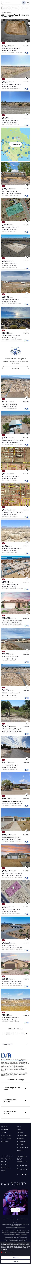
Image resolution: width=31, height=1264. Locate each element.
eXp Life (19, 1126)
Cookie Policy (4, 1164)
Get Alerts (26, 8)
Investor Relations (6, 1135)
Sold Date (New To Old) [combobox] (15, 8)
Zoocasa (19, 1129)
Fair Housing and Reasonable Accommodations (15, 1227)
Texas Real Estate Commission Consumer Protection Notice (15, 1234)
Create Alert (15, 368)
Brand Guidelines (5, 1167)
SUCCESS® (20, 1132)
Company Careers (6, 1138)
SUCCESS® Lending (22, 1135)
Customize (15, 1261)
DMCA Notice (15, 1222)
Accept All (15, 1257)
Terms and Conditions (7, 1156)
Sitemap (3, 1170)
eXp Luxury (20, 1144)
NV (14, 1029)
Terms (25, 1247)
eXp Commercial (21, 1141)
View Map (16, 144)
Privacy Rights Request (7, 1159)
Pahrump (20, 1029)
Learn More (22, 1240)
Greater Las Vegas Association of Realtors (13, 1060)
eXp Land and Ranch (22, 1147)
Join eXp (3, 1132)
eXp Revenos (20, 1138)
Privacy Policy (4, 1161)
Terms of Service (14, 1225)
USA (9, 1029)
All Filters (6, 8)
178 (22, 1033)
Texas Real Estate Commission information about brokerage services (15, 1232)
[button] (15, 1044)
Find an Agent (4, 1129)
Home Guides (4, 1141)
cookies (6, 1243)
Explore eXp (4, 1126)
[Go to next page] (26, 1033)
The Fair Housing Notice (21, 1237)
